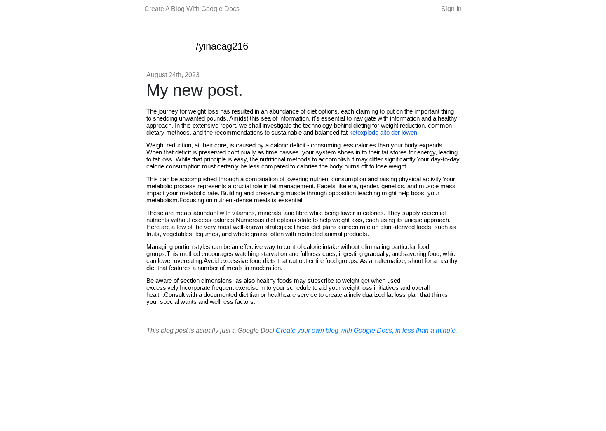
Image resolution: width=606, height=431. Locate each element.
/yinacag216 (222, 46)
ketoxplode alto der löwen (383, 132)
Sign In (451, 8)
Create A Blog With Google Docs (192, 8)
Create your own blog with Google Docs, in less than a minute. (366, 330)
